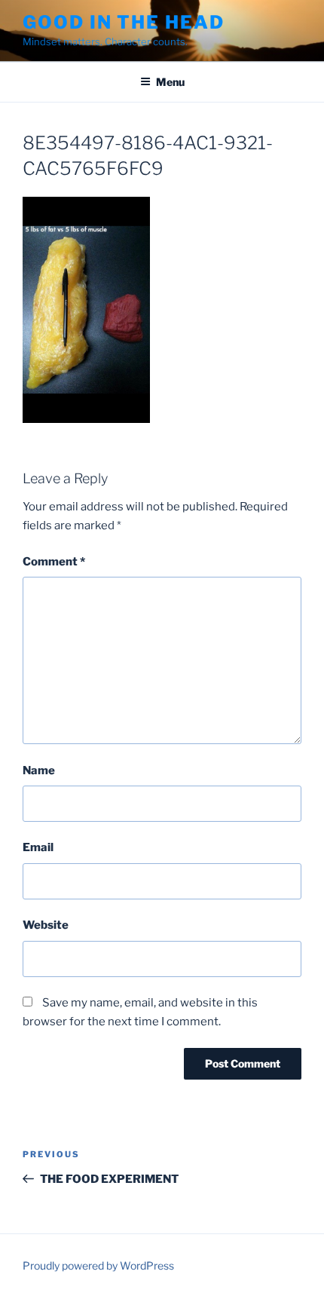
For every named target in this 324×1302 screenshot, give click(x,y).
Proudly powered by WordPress (98, 1265)
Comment (54, 561)
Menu (170, 81)
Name (39, 770)
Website (46, 925)
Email (38, 847)
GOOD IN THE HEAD (124, 22)
